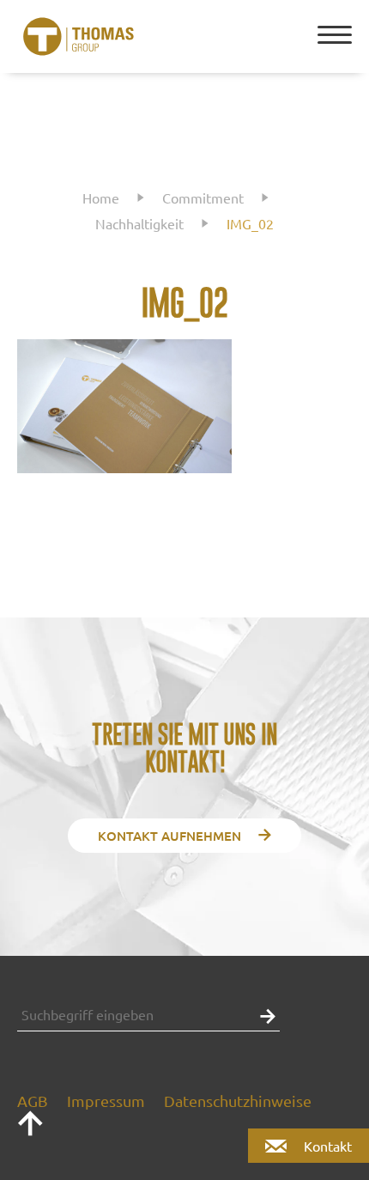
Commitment (203, 197)
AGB (32, 1101)
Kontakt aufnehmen (169, 835)
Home (100, 197)
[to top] (30, 1130)
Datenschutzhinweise (238, 1101)
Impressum (106, 1101)
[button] (263, 1015)
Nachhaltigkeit (139, 223)
